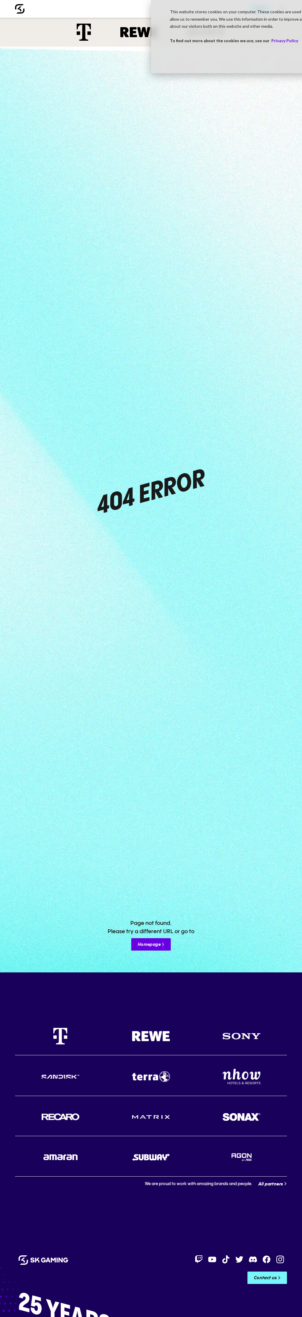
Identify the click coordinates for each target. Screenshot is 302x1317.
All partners (270, 1184)
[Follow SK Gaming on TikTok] (226, 1259)
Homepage (149, 945)
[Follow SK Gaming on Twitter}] (239, 1259)
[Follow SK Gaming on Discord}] (253, 1259)
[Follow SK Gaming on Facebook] (266, 1259)
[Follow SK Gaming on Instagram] (280, 1259)
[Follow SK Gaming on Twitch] (199, 1259)
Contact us (265, 1278)
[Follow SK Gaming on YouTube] (212, 1259)
